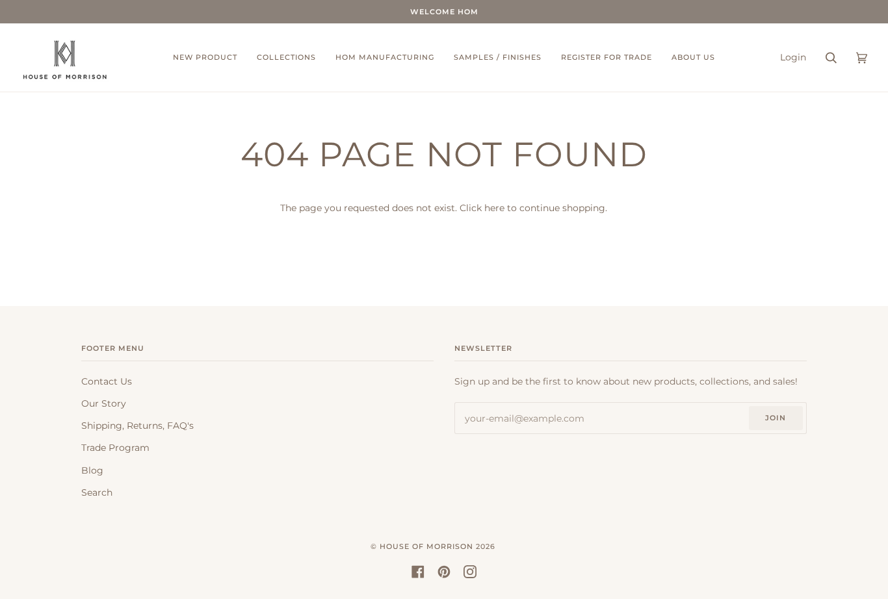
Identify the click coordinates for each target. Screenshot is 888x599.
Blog (92, 470)
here (494, 208)
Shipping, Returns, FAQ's (137, 425)
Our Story (103, 403)
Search (96, 492)
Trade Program (115, 447)
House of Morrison (426, 546)
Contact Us (106, 381)
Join (775, 417)
